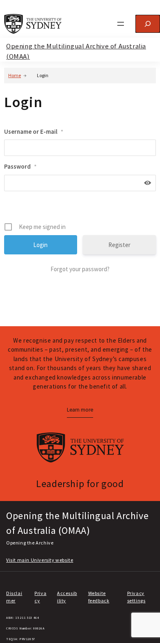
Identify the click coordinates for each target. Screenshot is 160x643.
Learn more (80, 409)
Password (20, 166)
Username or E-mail (33, 131)
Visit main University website (39, 560)
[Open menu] (121, 24)
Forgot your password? (80, 269)
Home (14, 75)
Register (119, 245)
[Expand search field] (147, 24)
